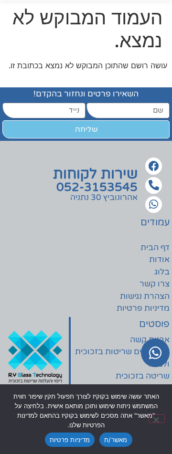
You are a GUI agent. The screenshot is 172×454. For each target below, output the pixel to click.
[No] (157, 418)
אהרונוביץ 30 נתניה (104, 197)
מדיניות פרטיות (70, 439)
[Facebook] (153, 166)
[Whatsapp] (153, 204)
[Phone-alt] (153, 185)
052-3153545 (97, 187)
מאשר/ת (116, 439)
